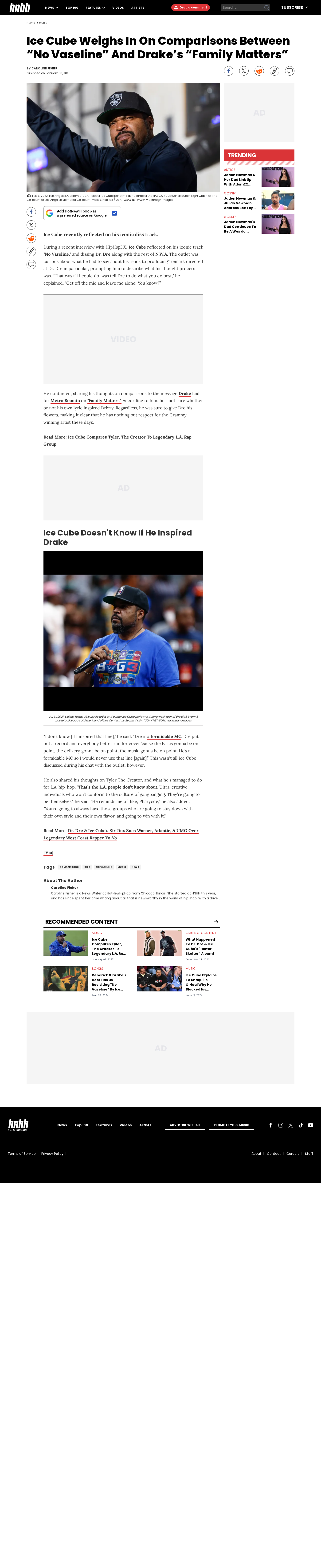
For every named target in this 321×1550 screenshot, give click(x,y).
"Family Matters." (104, 400)
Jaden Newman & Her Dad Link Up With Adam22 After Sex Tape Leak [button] (240, 180)
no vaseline (104, 867)
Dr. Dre (102, 254)
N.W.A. (161, 254)
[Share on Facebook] (228, 70)
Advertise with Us (185, 1125)
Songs (97, 968)
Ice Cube (137, 247)
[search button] (266, 7)
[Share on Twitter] (244, 70)
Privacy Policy (52, 1153)
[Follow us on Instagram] (280, 1125)
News (50, 8)
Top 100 (72, 8)
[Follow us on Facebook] (270, 1125)
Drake (185, 393)
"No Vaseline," (57, 254)
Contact (274, 1153)
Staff (309, 1153)
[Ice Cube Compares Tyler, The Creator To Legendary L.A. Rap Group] (65, 943)
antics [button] (229, 169)
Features (94, 8)
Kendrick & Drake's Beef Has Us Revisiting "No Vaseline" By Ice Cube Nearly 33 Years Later (109, 982)
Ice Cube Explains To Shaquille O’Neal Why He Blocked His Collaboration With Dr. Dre (203, 982)
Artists (137, 8)
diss (87, 867)
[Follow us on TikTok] (300, 1125)
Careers (292, 1153)
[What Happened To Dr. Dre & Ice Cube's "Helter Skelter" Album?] (159, 943)
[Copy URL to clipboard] (274, 71)
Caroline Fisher (44, 68)
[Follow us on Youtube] (310, 1125)
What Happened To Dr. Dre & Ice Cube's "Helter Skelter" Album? (200, 946)
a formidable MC (164, 736)
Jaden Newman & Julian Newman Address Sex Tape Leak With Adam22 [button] (240, 203)
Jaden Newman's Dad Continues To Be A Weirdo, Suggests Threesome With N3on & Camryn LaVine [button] (240, 227)
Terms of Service (22, 1153)
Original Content (201, 932)
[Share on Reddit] (259, 71)
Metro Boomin (65, 400)
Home (31, 23)
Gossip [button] (230, 193)
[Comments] (289, 71)
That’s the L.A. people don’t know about (117, 787)
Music (43, 23)
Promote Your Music (231, 1125)
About (256, 1153)
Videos (118, 8)
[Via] (48, 852)
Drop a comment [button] (193, 7)
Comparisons (69, 867)
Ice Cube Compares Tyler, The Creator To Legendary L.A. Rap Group (108, 946)
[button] (278, 177)
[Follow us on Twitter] (290, 1125)
